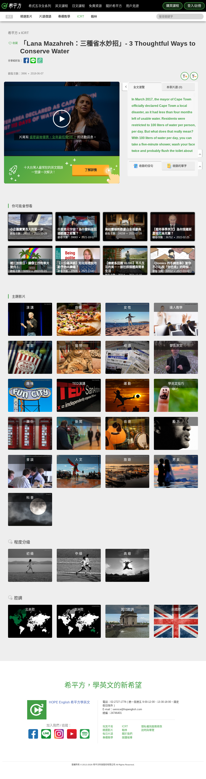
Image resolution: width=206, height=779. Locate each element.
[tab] (145, 87)
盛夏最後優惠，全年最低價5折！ (53, 137)
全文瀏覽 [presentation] (139, 87)
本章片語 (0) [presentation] (174, 87)
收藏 (15, 42)
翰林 (94, 16)
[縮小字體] (194, 76)
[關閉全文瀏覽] (200, 153)
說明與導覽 (147, 730)
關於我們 (127, 733)
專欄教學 (64, 16)
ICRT (80, 16)
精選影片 (26, 16)
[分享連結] (40, 60)
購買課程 (172, 5)
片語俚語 (45, 16)
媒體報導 (127, 737)
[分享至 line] (33, 60)
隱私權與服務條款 (151, 726)
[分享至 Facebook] (26, 60)
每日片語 (108, 733)
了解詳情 (91, 170)
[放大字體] (185, 76)
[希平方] (13, 6)
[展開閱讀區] (125, 87)
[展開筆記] (200, 165)
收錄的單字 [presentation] (180, 165)
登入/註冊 (194, 5)
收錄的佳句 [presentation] (146, 165)
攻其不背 (108, 726)
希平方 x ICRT (18, 33)
